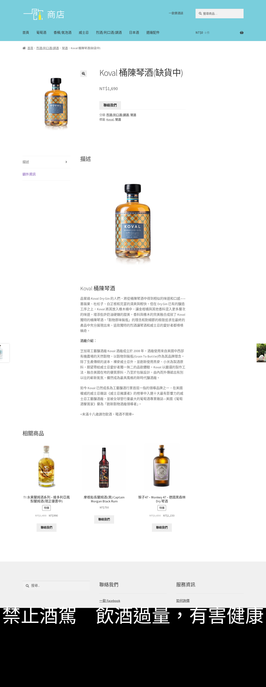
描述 (25, 162)
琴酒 (65, 48)
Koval (110, 119)
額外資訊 (29, 174)
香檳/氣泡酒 (62, 32)
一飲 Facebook (109, 601)
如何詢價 (183, 601)
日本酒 (134, 32)
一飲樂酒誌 (176, 13)
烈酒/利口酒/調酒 (109, 32)
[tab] (46, 162)
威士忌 (84, 32)
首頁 (25, 32)
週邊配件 (153, 32)
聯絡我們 (110, 105)
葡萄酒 (41, 32)
